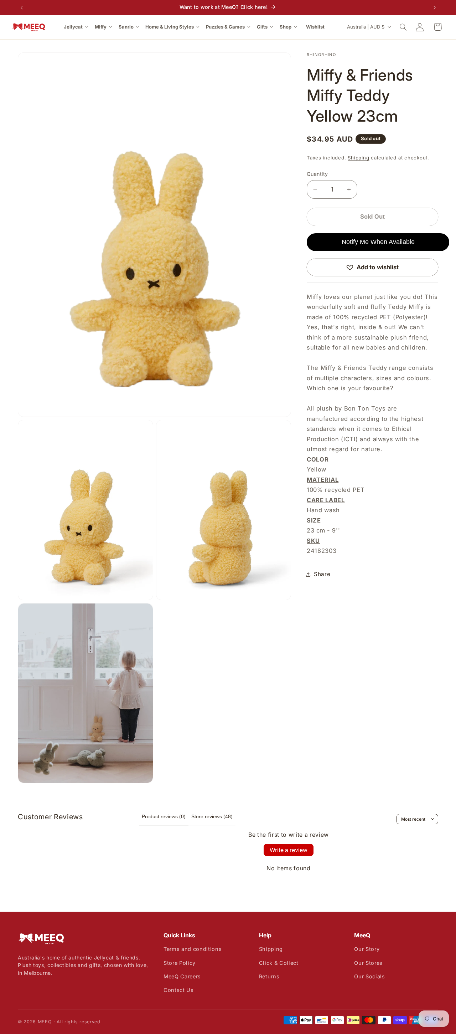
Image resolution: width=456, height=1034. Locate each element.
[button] (77, 27)
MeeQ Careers (182, 976)
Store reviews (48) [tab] (212, 816)
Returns (269, 976)
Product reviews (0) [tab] (164, 816)
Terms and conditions (193, 949)
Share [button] (322, 574)
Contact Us (179, 990)
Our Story (366, 949)
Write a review (288, 850)
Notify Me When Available (378, 241)
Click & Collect (279, 963)
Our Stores (368, 963)
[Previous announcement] (22, 7)
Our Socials (369, 976)
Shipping (358, 158)
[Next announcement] (434, 7)
